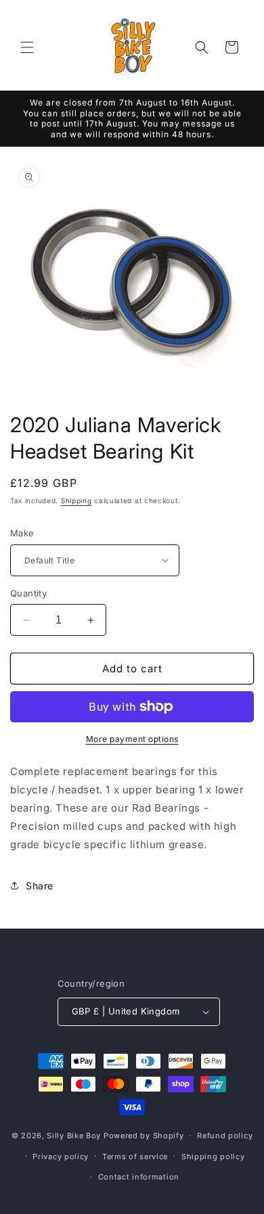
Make (22, 533)
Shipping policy (213, 1156)
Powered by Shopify (144, 1135)
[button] (27, 47)
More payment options (132, 739)
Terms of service (135, 1156)
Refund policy (224, 1135)
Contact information (138, 1177)
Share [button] (39, 885)
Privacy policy (60, 1156)
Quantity (28, 593)
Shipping (76, 500)
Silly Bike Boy (74, 1135)
